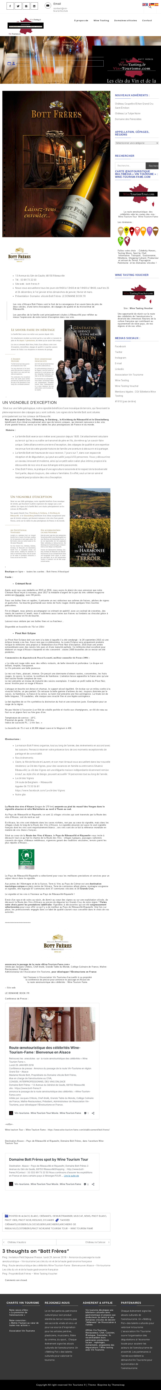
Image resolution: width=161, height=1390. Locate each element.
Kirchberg (53, 1224)
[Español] (157, 4)
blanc (34, 1216)
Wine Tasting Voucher (127, 386)
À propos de (81, 20)
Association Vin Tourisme (129, 374)
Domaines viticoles (125, 20)
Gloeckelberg (37, 1224)
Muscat (78, 1216)
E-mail (118, 363)
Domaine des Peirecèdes (128, 119)
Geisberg (22, 1224)
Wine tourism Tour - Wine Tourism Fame (69, 1228)
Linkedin (119, 369)
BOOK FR (81, 296)
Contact (147, 20)
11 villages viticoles (61, 814)
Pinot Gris (11, 1220)
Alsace (25, 1216)
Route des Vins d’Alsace (45, 825)
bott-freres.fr (33, 284)
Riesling (37, 1220)
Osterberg (24, 1228)
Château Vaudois (17, 1242)
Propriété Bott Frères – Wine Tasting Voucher (33, 1273)
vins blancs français (26, 830)
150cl (41, 627)
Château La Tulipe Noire (128, 113)
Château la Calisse (95, 1242)
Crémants (45, 1216)
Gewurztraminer (63, 1216)
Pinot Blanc (99, 1216)
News (87, 1216)
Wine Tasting (101, 20)
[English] (144, 4)
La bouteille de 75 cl (15, 728)
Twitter (118, 352)
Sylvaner (48, 1220)
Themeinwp (118, 1385)
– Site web (10, 988)
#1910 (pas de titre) (125, 401)
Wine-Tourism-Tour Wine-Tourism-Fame (138, 217)
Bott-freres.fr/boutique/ (58, 571)
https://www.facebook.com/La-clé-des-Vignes (40, 790)
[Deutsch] (152, 4)
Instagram (120, 357)
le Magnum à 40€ (62, 728)
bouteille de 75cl (27, 627)
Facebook (120, 346)
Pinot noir (25, 1220)
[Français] (148, 4)
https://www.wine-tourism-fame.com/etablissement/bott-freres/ (79, 1130)
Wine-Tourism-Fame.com (55, 964)
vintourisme (22, 63)
